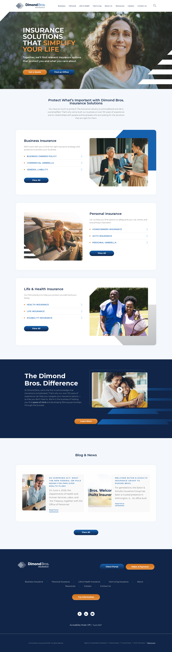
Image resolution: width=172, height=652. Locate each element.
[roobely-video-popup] (120, 390)
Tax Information (86, 597)
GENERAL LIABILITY (37, 170)
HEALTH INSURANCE (38, 305)
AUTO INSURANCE (102, 236)
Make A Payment (140, 567)
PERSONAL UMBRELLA (104, 243)
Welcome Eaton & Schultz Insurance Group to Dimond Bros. (131, 480)
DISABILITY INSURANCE (39, 318)
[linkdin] (86, 614)
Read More (53, 510)
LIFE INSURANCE (36, 311)
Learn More (86, 421)
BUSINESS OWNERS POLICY (42, 156)
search (154, 5)
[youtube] (92, 614)
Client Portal (112, 567)
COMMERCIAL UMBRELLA (40, 163)
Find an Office (61, 72)
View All (36, 180)
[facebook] (80, 614)
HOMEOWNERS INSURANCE (107, 229)
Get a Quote (35, 72)
